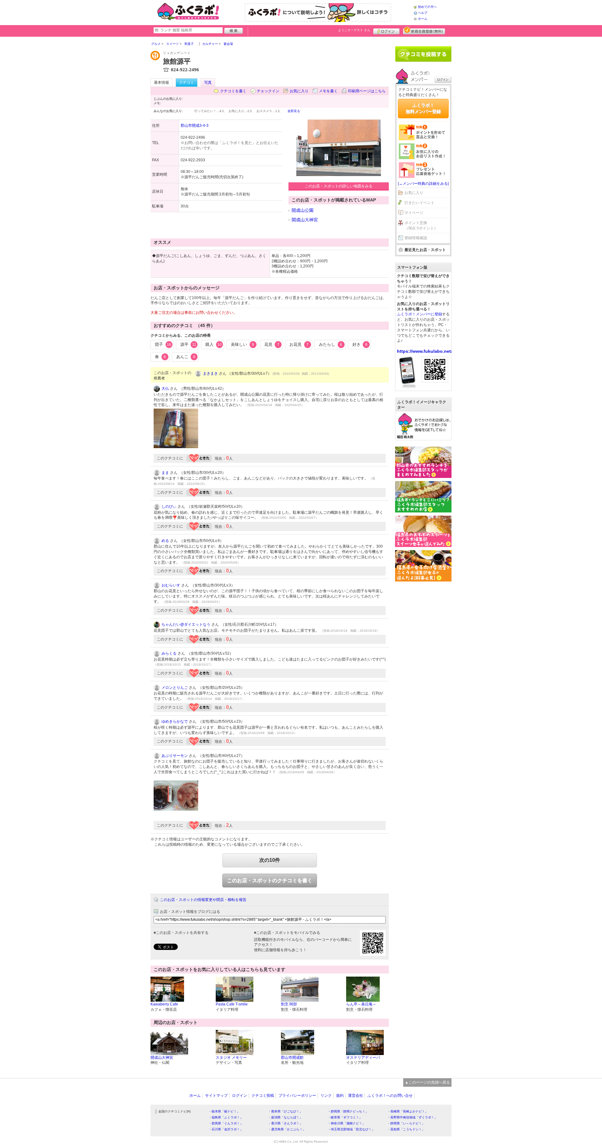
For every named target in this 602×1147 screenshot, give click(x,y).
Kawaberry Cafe (164, 1004)
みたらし (330, 344)
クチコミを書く (233, 91)
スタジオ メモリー (231, 1057)
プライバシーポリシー (297, 1095)
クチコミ (186, 82)
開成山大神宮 (305, 219)
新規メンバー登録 (424, 30)
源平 (188, 344)
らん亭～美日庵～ (361, 1004)
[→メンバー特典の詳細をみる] (423, 183)
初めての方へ (427, 6)
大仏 (165, 388)
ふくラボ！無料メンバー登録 (423, 108)
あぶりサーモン (174, 755)
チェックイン (268, 91)
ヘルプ (422, 12)
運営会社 (355, 1095)
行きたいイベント (419, 203)
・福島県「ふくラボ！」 (226, 1117)
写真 (208, 82)
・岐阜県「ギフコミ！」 (345, 1117)
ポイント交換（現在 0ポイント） (421, 225)
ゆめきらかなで (174, 721)
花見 (271, 344)
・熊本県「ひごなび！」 (285, 1111)
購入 (213, 344)
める (165, 541)
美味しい (242, 344)
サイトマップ (216, 1095)
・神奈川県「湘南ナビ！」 (346, 1123)
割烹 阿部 (289, 1004)
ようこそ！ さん (354, 30)
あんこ (185, 356)
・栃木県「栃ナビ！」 (224, 1111)
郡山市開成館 (292, 1057)
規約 (340, 1095)
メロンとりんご (174, 687)
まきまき (210, 373)
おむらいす (170, 585)
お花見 (299, 344)
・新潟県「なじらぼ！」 (285, 1117)
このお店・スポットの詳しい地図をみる (338, 186)
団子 (163, 344)
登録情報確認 (415, 238)
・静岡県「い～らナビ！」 (406, 1123)
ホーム (422, 18)
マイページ (413, 213)
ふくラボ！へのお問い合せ (390, 1095)
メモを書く (328, 91)
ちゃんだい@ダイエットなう (185, 624)
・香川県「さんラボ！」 (285, 1123)
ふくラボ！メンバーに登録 (419, 314)
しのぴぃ (169, 506)
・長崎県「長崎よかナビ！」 (407, 1111)
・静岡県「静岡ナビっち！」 (348, 1111)
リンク (326, 1095)
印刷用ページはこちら (367, 91)
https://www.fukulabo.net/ (424, 351)
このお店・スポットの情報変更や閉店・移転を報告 (203, 900)
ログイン (386, 30)
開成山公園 (303, 210)
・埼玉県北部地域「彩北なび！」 (351, 1129)
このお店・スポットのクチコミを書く (269, 880)
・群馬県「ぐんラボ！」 (226, 1123)
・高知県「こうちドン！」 (406, 1129)
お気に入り (299, 91)
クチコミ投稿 (262, 1095)
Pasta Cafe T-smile (232, 1004)
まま (165, 472)
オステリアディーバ (363, 1057)
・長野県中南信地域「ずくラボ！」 (412, 1117)
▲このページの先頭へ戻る (427, 1082)
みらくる (169, 653)
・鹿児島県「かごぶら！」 (287, 1129)
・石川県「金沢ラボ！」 (226, 1129)
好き (359, 344)
